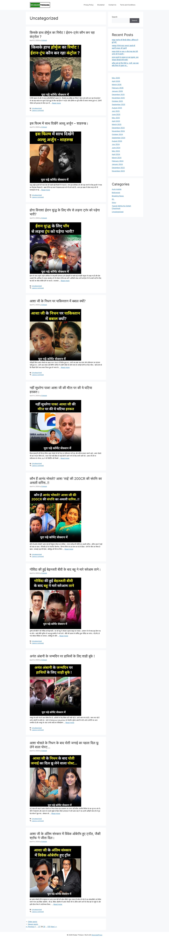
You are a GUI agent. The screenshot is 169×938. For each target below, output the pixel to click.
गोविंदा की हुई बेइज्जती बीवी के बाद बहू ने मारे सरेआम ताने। (65, 569)
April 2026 (116, 81)
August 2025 (117, 108)
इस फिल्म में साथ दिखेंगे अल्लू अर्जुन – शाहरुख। (59, 123)
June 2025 (116, 114)
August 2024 (117, 141)
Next (54, 927)
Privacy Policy (88, 5)
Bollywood (116, 193)
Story (114, 203)
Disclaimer (101, 5)
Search (114, 17)
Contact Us (112, 5)
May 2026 (116, 78)
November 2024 (118, 131)
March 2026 (116, 85)
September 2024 (118, 138)
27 (39, 927)
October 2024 (117, 134)
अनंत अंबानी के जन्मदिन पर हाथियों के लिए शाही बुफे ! (62, 656)
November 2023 (118, 171)
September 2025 (118, 105)
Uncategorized (37, 108)
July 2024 (116, 144)
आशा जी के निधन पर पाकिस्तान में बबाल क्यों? (58, 301)
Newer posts (33, 924)
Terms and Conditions (127, 5)
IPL (113, 199)
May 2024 (116, 151)
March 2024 (116, 158)
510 (49, 927)
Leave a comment (38, 110)
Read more (56, 103)
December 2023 (118, 168)
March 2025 (116, 124)
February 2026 (117, 88)
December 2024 (118, 128)
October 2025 (117, 101)
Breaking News (118, 196)
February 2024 (117, 161)
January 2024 (117, 164)
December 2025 (118, 95)
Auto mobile (116, 189)
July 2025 (116, 111)
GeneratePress (97, 935)
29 (44, 927)
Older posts (32, 922)
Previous (30, 927)
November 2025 (118, 98)
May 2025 (116, 118)
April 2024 (116, 154)
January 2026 (117, 91)
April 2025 (116, 121)
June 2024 (116, 148)
